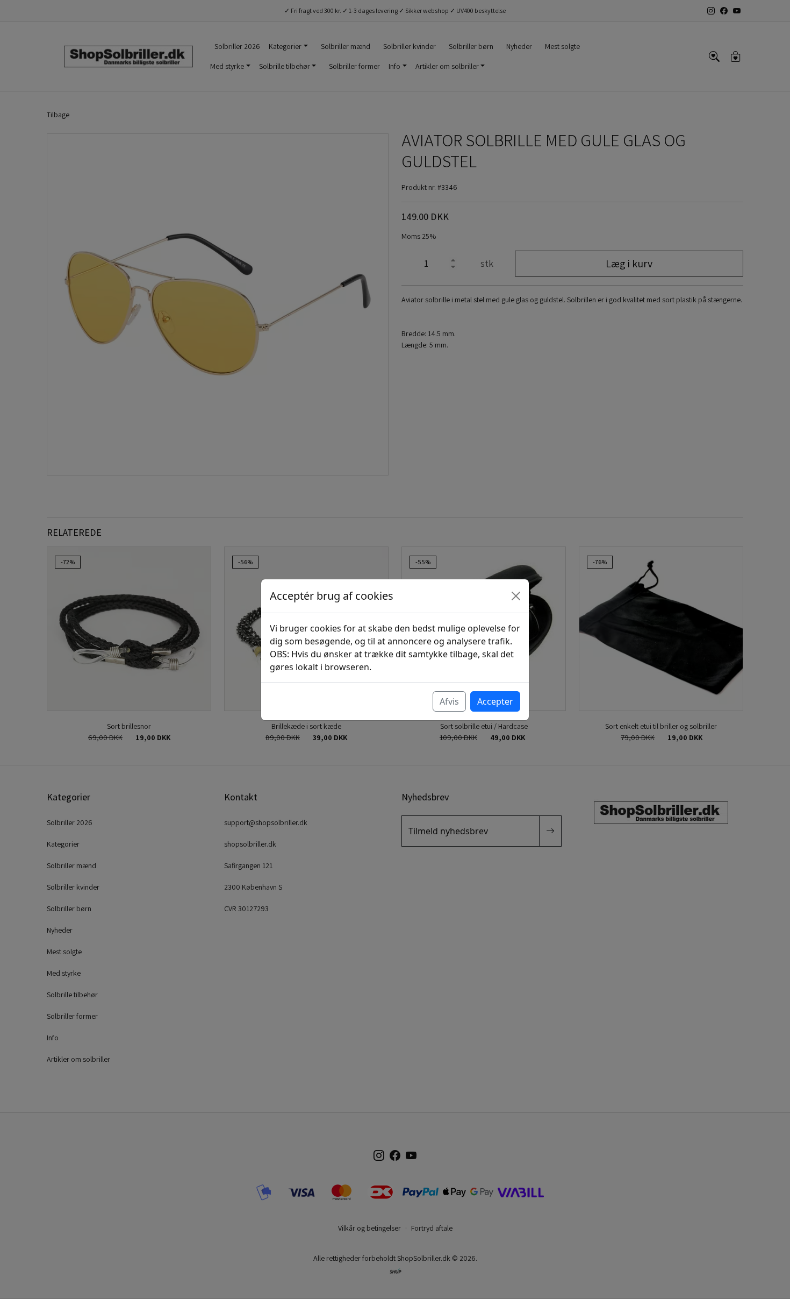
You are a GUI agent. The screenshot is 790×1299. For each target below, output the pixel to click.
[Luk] (516, 596)
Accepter (495, 701)
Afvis (449, 701)
